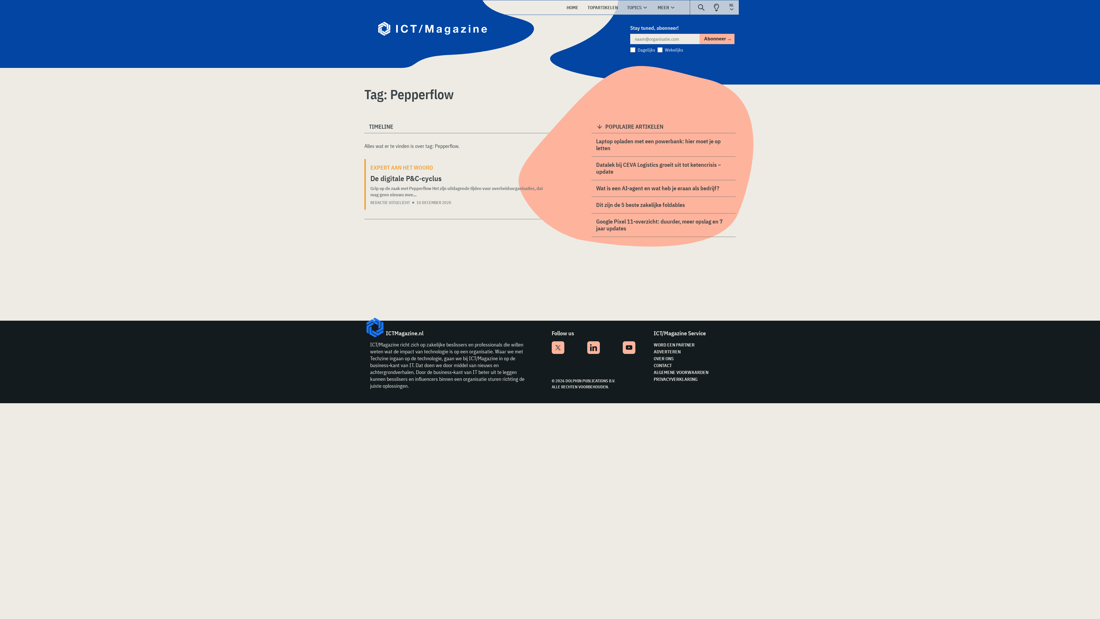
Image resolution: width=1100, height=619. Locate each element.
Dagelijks (646, 50)
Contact (663, 365)
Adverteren (667, 351)
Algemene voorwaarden (681, 372)
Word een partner (674, 345)
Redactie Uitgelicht (390, 202)
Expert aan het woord (401, 167)
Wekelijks (674, 50)
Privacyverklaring (676, 379)
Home (572, 7)
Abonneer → (718, 38)
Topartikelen (603, 7)
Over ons (664, 358)
